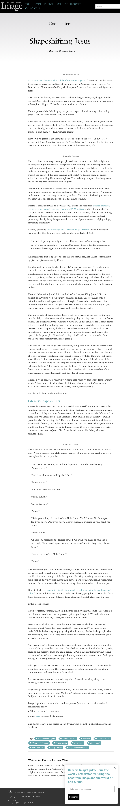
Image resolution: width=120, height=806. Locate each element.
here (38, 711)
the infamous (53, 230)
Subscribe (73, 797)
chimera (86, 739)
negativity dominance (78, 748)
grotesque (78, 743)
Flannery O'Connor (40, 743)
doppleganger (103, 739)
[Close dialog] (115, 768)
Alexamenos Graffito (46, 739)
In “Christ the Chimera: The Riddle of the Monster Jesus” (57, 81)
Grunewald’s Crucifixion (72, 209)
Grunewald (94, 743)
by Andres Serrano (80, 230)
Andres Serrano (68, 739)
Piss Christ (65, 230)
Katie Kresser (37, 748)
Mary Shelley (56, 748)
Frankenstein (61, 743)
